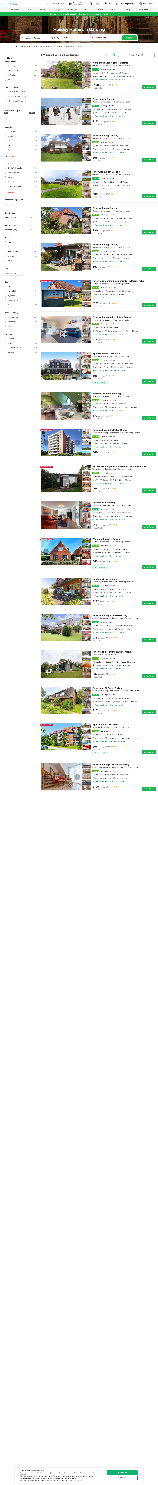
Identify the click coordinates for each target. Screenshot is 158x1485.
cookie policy (77, 1480)
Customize (122, 1478)
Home (16, 46)
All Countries (143, 10)
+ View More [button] (9, 156)
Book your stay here (57, 4)
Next (77, 75)
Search (129, 38)
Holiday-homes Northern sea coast (51, 46)
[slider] (6, 117)
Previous (46, 75)
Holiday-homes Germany (29, 46)
